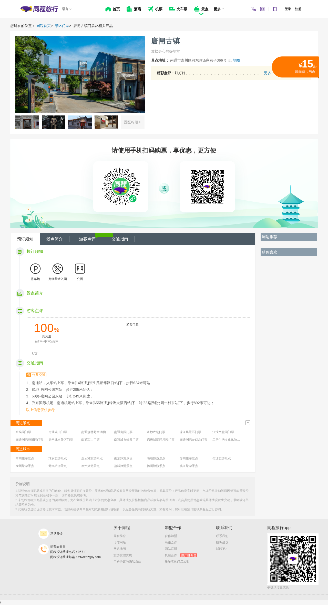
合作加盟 (171, 536)
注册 (298, 9)
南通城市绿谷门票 (126, 440)
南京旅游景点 (123, 458)
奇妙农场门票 (156, 432)
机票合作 (181, 555)
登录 (288, 9)
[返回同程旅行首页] (39, 9)
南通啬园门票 (123, 432)
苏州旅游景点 (189, 458)
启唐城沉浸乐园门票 (161, 440)
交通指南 (120, 239)
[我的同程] (262, 9)
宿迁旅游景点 (221, 458)
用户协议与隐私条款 (127, 561)
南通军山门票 (90, 440)
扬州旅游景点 (156, 466)
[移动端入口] (275, 9)
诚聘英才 (222, 549)
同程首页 (43, 26)
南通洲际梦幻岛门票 (193, 440)
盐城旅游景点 (123, 466)
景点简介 (54, 239)
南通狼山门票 (57, 432)
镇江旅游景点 (189, 466)
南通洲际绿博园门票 (29, 440)
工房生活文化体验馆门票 (229, 440)
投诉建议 (222, 542)
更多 (267, 73)
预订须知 (25, 239)
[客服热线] (253, 9)
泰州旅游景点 (25, 466)
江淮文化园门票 (223, 432)
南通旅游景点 (156, 458)
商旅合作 (171, 542)
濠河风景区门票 (190, 432)
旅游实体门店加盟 (177, 561)
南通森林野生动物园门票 (98, 432)
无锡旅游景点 (57, 466)
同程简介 (120, 536)
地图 (236, 60)
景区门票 (62, 26)
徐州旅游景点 (90, 466)
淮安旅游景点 (57, 458)
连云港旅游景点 (92, 458)
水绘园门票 (23, 432)
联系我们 (222, 536)
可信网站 (120, 542)
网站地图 (120, 549)
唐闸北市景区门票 (60, 440)
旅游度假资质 (123, 555)
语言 (65, 9)
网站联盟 (171, 549)
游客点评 (87, 239)
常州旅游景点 (25, 458)
